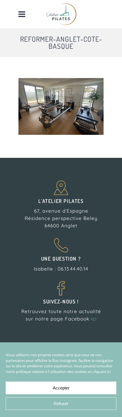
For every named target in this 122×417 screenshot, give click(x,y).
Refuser (61, 403)
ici (94, 319)
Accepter (61, 387)
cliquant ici (102, 371)
